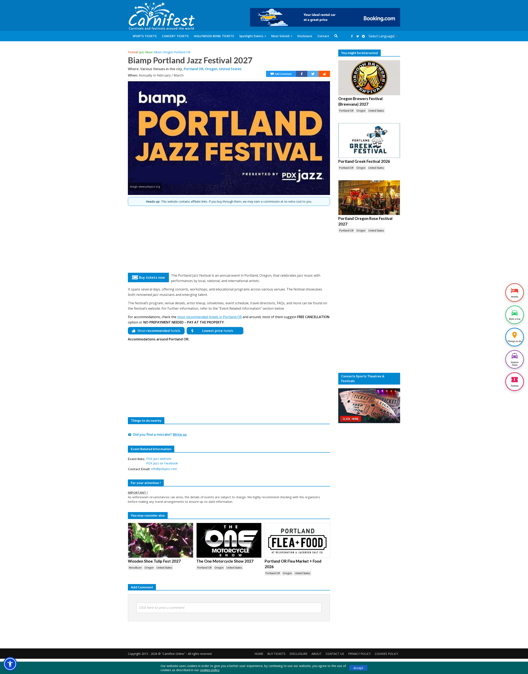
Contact (323, 36)
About (316, 654)
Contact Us (335, 654)
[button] (10, 664)
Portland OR (182, 52)
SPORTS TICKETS (145, 36)
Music (158, 52)
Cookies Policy (386, 654)
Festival (133, 52)
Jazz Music (146, 52)
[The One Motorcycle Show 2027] (229, 540)
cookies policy (209, 670)
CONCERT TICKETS (175, 36)
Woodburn (135, 567)
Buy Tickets (276, 654)
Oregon (168, 52)
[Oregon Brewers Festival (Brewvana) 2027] (369, 77)
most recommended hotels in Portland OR (209, 317)
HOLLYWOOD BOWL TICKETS (214, 36)
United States (230, 69)
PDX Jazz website (158, 459)
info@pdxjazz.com (164, 469)
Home (259, 654)
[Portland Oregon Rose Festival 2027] (369, 197)
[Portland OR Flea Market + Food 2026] (297, 540)
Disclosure (304, 36)
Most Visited (280, 36)
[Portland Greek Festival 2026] (369, 140)
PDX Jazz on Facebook (162, 463)
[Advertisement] (229, 238)
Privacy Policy (359, 654)
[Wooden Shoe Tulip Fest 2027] (160, 540)
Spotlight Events (251, 36)
